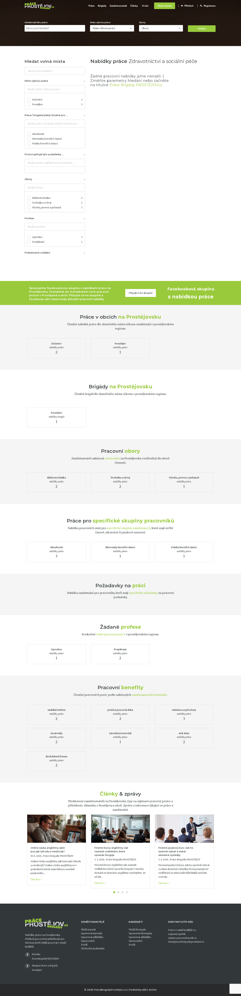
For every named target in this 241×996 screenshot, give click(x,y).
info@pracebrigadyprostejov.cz (186, 941)
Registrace (209, 5)
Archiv (152, 989)
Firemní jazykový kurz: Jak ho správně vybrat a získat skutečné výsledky (175, 851)
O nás (145, 5)
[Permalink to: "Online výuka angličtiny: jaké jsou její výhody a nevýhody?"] (56, 829)
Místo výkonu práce (100, 22)
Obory (142, 22)
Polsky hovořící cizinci (45, 143)
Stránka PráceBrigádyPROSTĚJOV (45, 956)
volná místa (112, 458)
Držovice (57, 99)
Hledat (202, 28)
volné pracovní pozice (110, 634)
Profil (84, 944)
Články (134, 5)
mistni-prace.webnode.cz (182, 937)
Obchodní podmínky (93, 948)
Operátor (57, 237)
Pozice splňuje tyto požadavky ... (44, 154)
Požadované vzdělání (37, 252)
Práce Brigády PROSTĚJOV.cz (136, 85)
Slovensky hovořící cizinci (47, 138)
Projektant (57, 241)
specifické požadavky (143, 593)
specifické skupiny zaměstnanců (128, 528)
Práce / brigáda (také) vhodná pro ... (46, 115)
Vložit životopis (137, 929)
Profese (29, 218)
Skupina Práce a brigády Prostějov (45, 968)
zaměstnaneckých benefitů (149, 694)
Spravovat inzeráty (91, 933)
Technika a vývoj (57, 202)
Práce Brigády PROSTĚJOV (58, 855)
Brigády (102, 5)
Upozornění (88, 941)
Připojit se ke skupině (140, 293)
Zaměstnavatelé (118, 5)
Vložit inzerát (165, 5)
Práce (92, 5)
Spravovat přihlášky (92, 937)
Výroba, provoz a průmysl (57, 207)
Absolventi (38, 134)
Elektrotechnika (57, 197)
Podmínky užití (138, 989)
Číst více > (36, 879)
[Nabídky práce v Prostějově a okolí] (39, 6)
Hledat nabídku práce (36, 22)
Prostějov (57, 104)
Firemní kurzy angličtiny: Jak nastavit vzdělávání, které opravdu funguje (111, 851)
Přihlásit (188, 5)
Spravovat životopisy (140, 933)
